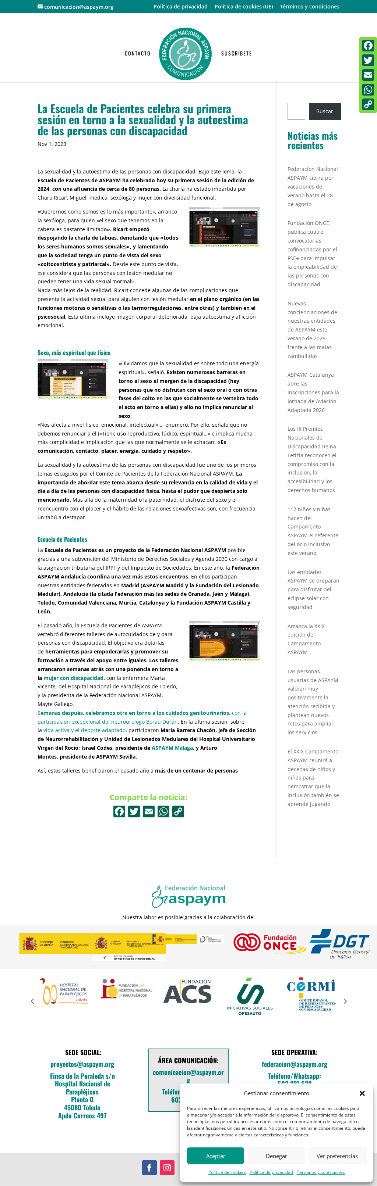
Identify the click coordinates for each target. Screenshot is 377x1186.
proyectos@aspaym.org (82, 1064)
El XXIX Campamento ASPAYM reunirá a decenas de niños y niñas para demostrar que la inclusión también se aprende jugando (313, 777)
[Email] (368, 75)
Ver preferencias (337, 1156)
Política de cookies (227, 1172)
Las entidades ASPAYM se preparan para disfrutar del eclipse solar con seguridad (313, 589)
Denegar (276, 1156)
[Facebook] (119, 812)
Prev (32, 1000)
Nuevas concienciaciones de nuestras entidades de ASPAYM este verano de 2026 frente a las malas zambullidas (312, 329)
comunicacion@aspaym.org (188, 1076)
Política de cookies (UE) (244, 7)
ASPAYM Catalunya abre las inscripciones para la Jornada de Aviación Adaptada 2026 (313, 392)
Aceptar (215, 1156)
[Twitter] (368, 60)
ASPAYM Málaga (172, 747)
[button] (362, 1093)
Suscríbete (236, 54)
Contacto (138, 54)
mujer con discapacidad (73, 677)
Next (344, 1000)
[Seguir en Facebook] (149, 1167)
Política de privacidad (271, 1172)
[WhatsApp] (368, 89)
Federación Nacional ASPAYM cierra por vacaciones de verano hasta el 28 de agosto (313, 186)
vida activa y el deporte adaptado (84, 730)
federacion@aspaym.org (294, 1064)
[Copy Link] (178, 812)
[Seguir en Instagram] (167, 1167)
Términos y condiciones (321, 1172)
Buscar (324, 111)
